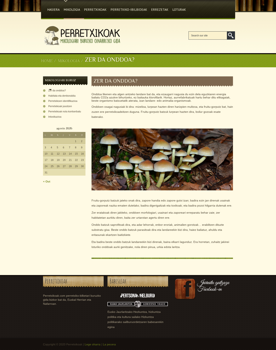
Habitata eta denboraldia (62, 95)
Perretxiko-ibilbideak (129, 9)
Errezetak (159, 9)
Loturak (179, 9)
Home (47, 60)
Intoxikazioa (54, 116)
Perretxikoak (95, 9)
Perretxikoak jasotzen (60, 106)
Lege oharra (92, 344)
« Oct (46, 181)
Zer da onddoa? (57, 90)
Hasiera (53, 9)
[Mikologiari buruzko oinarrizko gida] (81, 45)
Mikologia (72, 9)
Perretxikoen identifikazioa (62, 101)
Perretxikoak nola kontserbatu (64, 111)
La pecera (109, 344)
